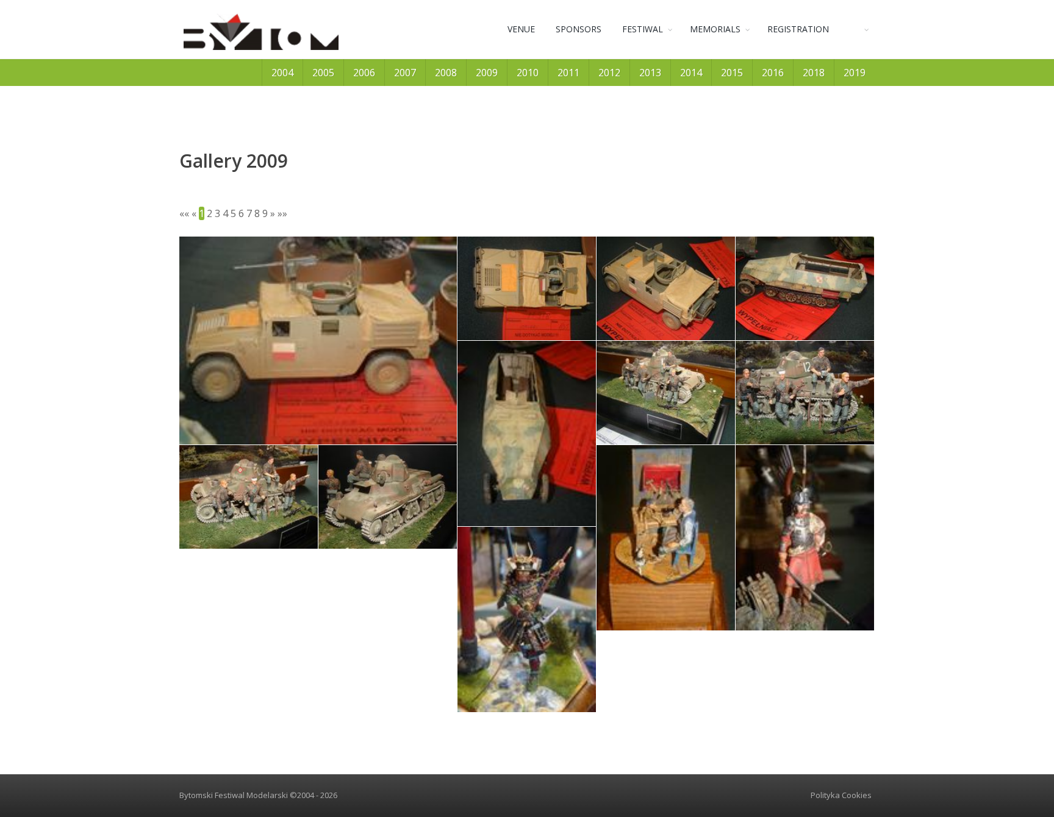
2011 (568, 72)
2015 (732, 72)
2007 (405, 72)
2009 (487, 72)
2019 (855, 72)
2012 (609, 72)
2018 (814, 72)
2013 (650, 72)
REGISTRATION (798, 29)
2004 (282, 72)
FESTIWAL (642, 29)
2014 (691, 72)
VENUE (521, 29)
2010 (528, 72)
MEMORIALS (715, 29)
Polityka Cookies (841, 795)
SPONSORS (578, 29)
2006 (364, 72)
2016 (773, 72)
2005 (323, 72)
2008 (446, 72)
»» (282, 213)
